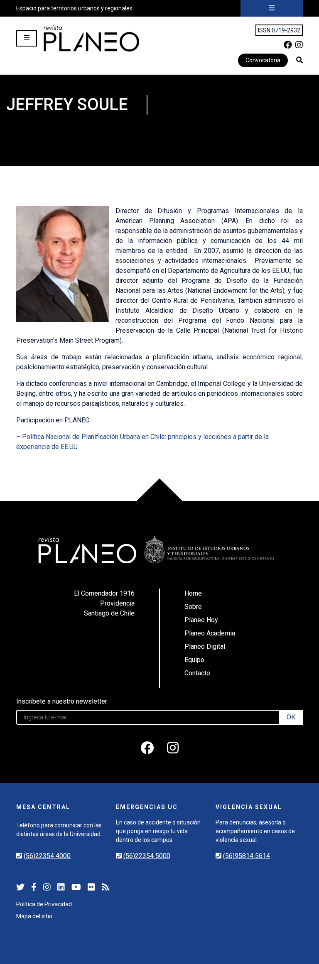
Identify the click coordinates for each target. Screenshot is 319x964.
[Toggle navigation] (271, 8)
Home (193, 593)
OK (291, 717)
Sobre (193, 607)
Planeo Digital (204, 646)
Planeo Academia (209, 633)
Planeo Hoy (201, 620)
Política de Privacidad (44, 904)
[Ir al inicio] (91, 38)
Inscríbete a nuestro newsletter (61, 701)
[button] (299, 59)
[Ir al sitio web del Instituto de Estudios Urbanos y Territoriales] (209, 549)
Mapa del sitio (34, 916)
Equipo (194, 660)
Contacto (197, 673)
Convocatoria (262, 60)
